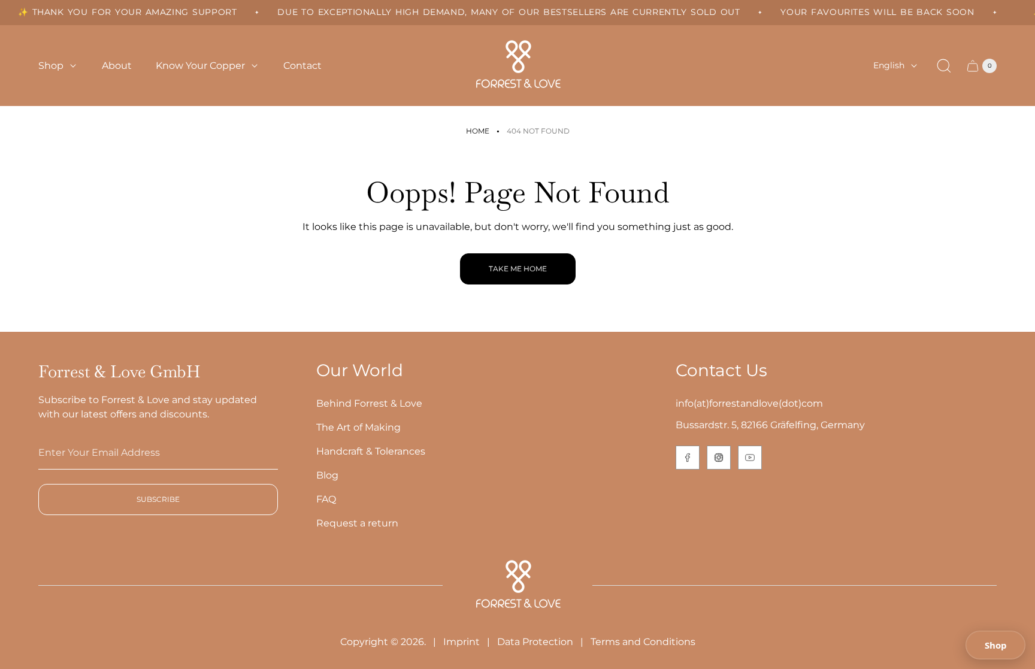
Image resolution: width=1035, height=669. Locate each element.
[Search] (944, 66)
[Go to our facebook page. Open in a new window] (688, 458)
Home (477, 130)
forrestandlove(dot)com (766, 403)
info (685, 403)
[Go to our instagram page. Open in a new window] (719, 458)
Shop (996, 645)
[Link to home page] (517, 585)
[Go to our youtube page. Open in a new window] (750, 458)
